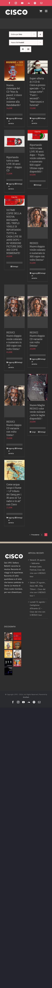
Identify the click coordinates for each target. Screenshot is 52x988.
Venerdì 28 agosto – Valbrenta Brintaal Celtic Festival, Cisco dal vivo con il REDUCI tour (38, 568)
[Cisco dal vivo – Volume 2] (8, 671)
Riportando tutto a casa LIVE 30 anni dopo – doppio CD (14, 164)
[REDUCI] (8, 636)
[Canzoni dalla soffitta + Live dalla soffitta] (17, 645)
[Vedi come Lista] (28, 49)
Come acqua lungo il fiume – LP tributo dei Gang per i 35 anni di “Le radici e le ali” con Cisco (13, 494)
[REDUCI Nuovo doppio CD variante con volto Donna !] (38, 306)
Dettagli (19, 118)
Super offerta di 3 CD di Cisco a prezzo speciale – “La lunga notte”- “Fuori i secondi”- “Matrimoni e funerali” (37, 92)
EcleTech (26, 697)
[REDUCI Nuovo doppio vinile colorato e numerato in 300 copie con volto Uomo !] (14, 306)
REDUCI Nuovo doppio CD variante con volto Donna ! (37, 339)
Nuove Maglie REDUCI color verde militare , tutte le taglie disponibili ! (37, 412)
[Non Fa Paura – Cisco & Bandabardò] (8, 645)
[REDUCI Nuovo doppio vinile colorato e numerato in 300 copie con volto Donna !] (38, 217)
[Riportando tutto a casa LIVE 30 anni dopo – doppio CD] (14, 141)
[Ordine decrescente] (40, 34)
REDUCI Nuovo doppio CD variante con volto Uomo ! (13, 428)
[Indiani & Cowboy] (17, 653)
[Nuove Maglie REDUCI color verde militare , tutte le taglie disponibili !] (38, 387)
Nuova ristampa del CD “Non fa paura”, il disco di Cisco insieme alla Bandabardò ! (14, 95)
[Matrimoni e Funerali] (17, 662)
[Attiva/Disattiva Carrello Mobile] (40, 11)
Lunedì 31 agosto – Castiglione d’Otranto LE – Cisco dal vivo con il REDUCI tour (38, 608)
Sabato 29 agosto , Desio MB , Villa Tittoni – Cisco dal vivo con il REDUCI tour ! (38, 589)
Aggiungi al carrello (11, 120)
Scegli (34, 432)
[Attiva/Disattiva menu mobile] (46, 11)
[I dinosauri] (8, 662)
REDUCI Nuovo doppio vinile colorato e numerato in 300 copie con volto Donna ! (37, 251)
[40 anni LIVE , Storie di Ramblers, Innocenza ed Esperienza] (8, 653)
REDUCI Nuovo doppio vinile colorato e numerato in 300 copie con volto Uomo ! (14, 341)
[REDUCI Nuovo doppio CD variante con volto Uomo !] (14, 395)
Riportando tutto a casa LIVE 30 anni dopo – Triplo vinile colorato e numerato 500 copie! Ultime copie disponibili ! (37, 158)
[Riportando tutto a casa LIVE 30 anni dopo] (17, 636)
